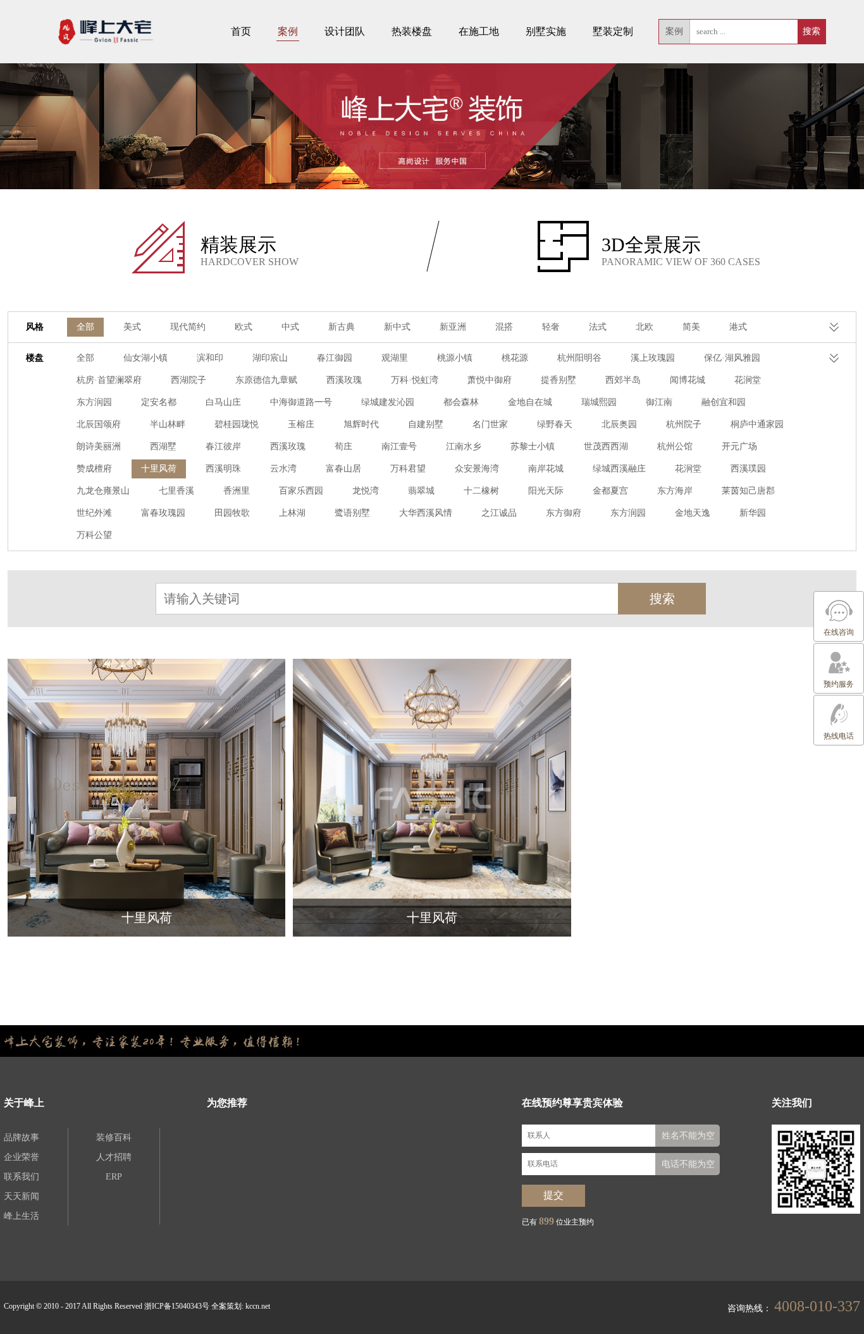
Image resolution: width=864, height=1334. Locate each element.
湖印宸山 (270, 358)
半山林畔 (167, 424)
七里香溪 (176, 491)
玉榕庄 (301, 424)
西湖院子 (188, 380)
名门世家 (490, 424)
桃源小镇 (454, 358)
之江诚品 (499, 513)
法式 (598, 327)
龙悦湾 (365, 491)
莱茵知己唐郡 (748, 491)
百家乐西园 (301, 491)
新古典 (341, 327)
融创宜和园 (723, 402)
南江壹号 (399, 446)
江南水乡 (463, 446)
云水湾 (283, 468)
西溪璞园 (748, 468)
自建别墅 (425, 424)
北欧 (644, 327)
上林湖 (292, 513)
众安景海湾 (477, 468)
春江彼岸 (223, 446)
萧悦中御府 (489, 380)
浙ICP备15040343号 (176, 1306)
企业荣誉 (21, 1157)
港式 (738, 327)
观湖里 (394, 358)
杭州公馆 (675, 446)
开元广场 (739, 446)
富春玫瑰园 (163, 513)
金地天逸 (692, 513)
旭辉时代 (361, 424)
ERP (114, 1176)
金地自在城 (530, 402)
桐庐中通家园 (757, 424)
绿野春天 (554, 424)
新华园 (752, 513)
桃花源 (515, 358)
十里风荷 (158, 468)
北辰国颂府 (99, 424)
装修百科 (114, 1137)
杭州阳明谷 (579, 358)
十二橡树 (481, 491)
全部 (85, 327)
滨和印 (210, 358)
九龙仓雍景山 (103, 491)
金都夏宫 (610, 491)
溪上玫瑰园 (653, 358)
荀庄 (343, 446)
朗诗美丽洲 (99, 446)
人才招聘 (114, 1157)
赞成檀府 (94, 468)
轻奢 (551, 327)
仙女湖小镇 (145, 358)
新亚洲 (453, 327)
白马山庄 (223, 402)
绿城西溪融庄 (619, 468)
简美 (691, 327)
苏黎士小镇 (532, 446)
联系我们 (21, 1176)
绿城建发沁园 (387, 402)
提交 (553, 1195)
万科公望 (94, 535)
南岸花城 (546, 468)
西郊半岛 (623, 380)
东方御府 (563, 513)
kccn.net (257, 1306)
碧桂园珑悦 (236, 424)
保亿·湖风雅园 (732, 358)
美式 (132, 327)
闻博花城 (687, 380)
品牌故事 (21, 1137)
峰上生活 (21, 1216)
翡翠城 (421, 491)
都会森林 (461, 402)
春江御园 (334, 358)
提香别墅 (558, 380)
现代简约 (188, 327)
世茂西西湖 (606, 446)
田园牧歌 (232, 513)
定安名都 (158, 402)
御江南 (659, 402)
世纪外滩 (94, 513)
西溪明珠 (223, 468)
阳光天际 (546, 491)
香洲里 (236, 491)
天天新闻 (21, 1196)
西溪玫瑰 (344, 380)
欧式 (243, 327)
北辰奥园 (619, 424)
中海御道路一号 (301, 402)
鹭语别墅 (352, 513)
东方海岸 (675, 491)
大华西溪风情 (425, 513)
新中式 (397, 327)
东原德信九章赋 (266, 380)
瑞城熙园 (599, 402)
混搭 (504, 327)
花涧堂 (747, 380)
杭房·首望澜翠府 (109, 380)
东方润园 (94, 402)
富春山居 (343, 468)
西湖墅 (163, 446)
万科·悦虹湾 (414, 380)
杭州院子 (683, 424)
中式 (290, 327)
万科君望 (408, 468)
